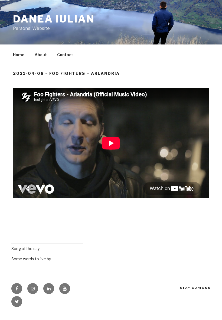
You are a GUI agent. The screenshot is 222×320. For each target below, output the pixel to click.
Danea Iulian (54, 19)
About (41, 54)
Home (18, 54)
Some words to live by (31, 259)
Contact (65, 54)
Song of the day (25, 248)
